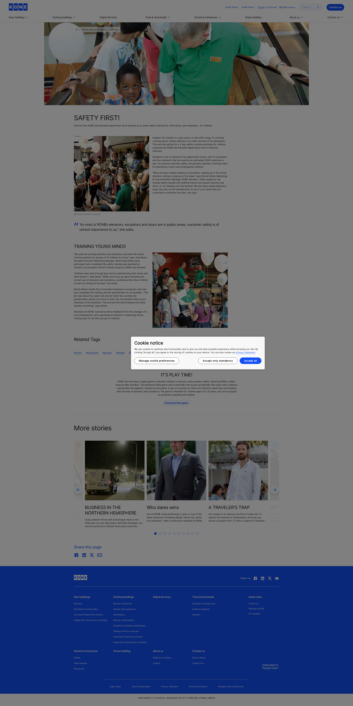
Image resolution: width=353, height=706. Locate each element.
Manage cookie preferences (157, 360)
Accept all (250, 360)
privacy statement (245, 352)
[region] (198, 353)
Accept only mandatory (218, 360)
